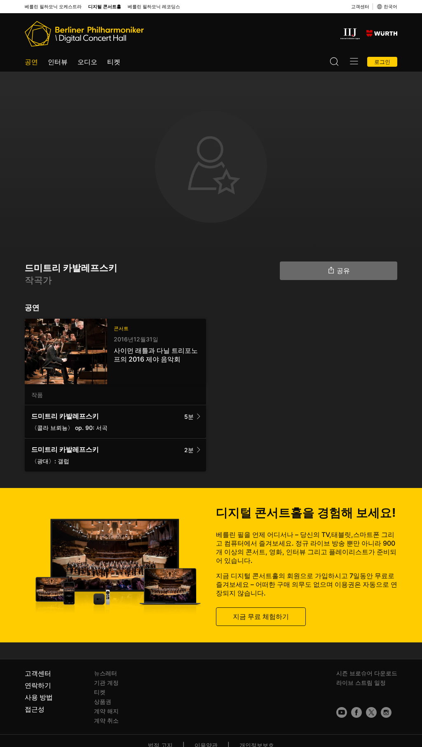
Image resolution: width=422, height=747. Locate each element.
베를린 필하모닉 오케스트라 (53, 6)
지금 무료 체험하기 (261, 616)
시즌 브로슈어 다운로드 (366, 673)
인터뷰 (58, 62)
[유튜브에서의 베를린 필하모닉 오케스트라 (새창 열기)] (341, 712)
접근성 (35, 709)
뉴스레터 (105, 673)
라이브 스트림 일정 (361, 682)
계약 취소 (106, 720)
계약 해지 (106, 710)
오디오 (87, 62)
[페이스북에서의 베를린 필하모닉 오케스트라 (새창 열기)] (356, 712)
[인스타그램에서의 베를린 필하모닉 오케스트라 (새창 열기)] (386, 712)
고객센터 (360, 6)
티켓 (113, 62)
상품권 (102, 701)
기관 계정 (106, 682)
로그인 (382, 61)
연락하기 (38, 685)
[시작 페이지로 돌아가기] (84, 34)
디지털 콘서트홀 (104, 6)
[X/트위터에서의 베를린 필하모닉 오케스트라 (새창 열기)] (371, 712)
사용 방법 (39, 697)
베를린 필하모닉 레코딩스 (154, 6)
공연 (31, 62)
